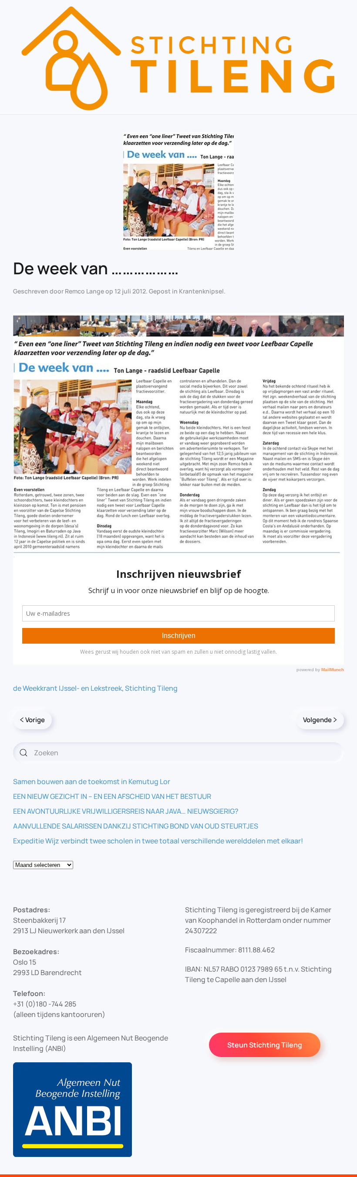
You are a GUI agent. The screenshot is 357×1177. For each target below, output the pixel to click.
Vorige (35, 719)
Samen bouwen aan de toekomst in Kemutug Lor (91, 781)
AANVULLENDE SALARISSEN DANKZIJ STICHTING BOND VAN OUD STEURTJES (135, 826)
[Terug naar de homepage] (178, 57)
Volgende (317, 719)
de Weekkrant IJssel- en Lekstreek (67, 688)
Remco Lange (84, 291)
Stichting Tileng (151, 688)
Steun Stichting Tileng (264, 1045)
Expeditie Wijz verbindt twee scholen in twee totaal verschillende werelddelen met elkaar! (158, 841)
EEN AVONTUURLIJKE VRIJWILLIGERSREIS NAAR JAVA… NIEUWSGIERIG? (126, 811)
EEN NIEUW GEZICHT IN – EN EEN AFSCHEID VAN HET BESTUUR (112, 796)
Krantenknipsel (201, 291)
